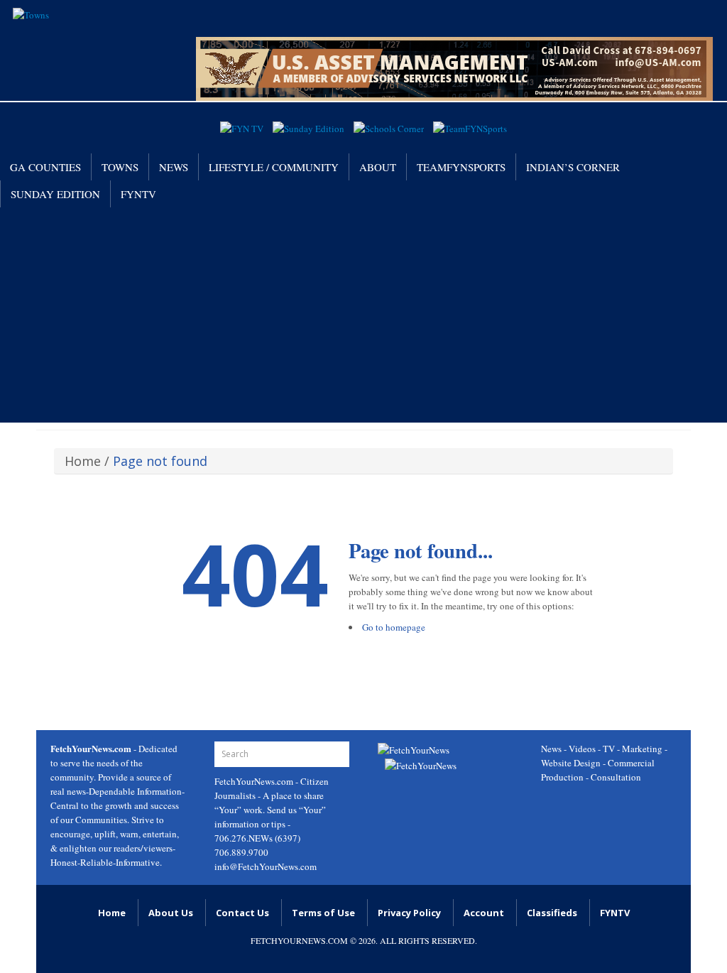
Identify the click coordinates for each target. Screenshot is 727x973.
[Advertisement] (363, 313)
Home (83, 460)
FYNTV (138, 194)
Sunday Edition (55, 194)
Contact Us (242, 912)
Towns (120, 167)
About (377, 167)
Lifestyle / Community (274, 167)
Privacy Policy (409, 912)
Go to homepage (393, 627)
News (173, 167)
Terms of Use (323, 912)
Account (484, 912)
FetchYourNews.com (254, 781)
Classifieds (552, 912)
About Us (170, 912)
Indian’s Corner (573, 167)
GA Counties (45, 167)
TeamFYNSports (461, 167)
